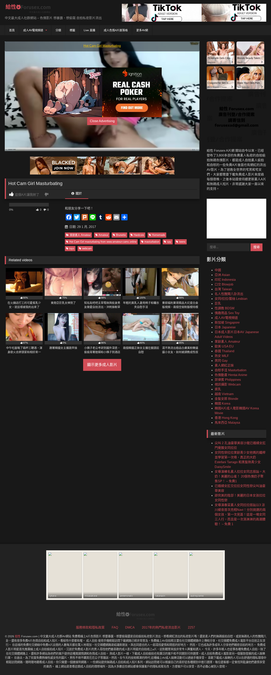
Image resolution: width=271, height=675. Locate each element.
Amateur (103, 234)
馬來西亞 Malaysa (227, 422)
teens (182, 241)
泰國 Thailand (224, 351)
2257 (191, 627)
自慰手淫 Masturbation (230, 370)
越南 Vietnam (224, 394)
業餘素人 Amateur (80, 234)
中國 (218, 270)
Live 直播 (89, 30)
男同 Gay (221, 360)
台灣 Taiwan (223, 289)
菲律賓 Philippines (228, 379)
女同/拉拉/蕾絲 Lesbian (231, 298)
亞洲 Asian (222, 275)
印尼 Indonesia (225, 279)
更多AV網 (142, 30)
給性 (17, 636)
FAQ (115, 627)
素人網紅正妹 (224, 365)
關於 (78, 193)
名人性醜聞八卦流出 (229, 294)
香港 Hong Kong (226, 417)
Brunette (121, 234)
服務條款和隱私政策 (90, 627)
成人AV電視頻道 (33, 30)
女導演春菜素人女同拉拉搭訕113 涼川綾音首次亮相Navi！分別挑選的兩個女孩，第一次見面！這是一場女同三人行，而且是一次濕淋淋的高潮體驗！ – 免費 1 (240, 514)
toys (71, 248)
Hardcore (139, 234)
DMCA (130, 627)
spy (169, 241)
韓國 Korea (222, 403)
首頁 (12, 30)
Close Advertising (102, 121)
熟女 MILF (222, 356)
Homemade (158, 234)
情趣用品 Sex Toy (227, 313)
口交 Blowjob (224, 284)
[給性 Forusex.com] (28, 9)
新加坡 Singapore (227, 322)
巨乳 (218, 303)
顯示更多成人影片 (102, 365)
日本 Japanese (225, 327)
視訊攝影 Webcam (228, 384)
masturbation (151, 241)
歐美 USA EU (224, 346)
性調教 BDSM (224, 308)
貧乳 (218, 389)
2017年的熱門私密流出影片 (161, 627)
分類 (58, 30)
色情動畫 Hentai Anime (231, 375)
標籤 (72, 30)
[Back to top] (258, 663)
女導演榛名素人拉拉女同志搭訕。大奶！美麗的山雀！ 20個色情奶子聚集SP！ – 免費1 (240, 476)
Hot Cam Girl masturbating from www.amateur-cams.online (102, 241)
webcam (87, 248)
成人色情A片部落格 (116, 30)
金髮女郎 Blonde (226, 398)
